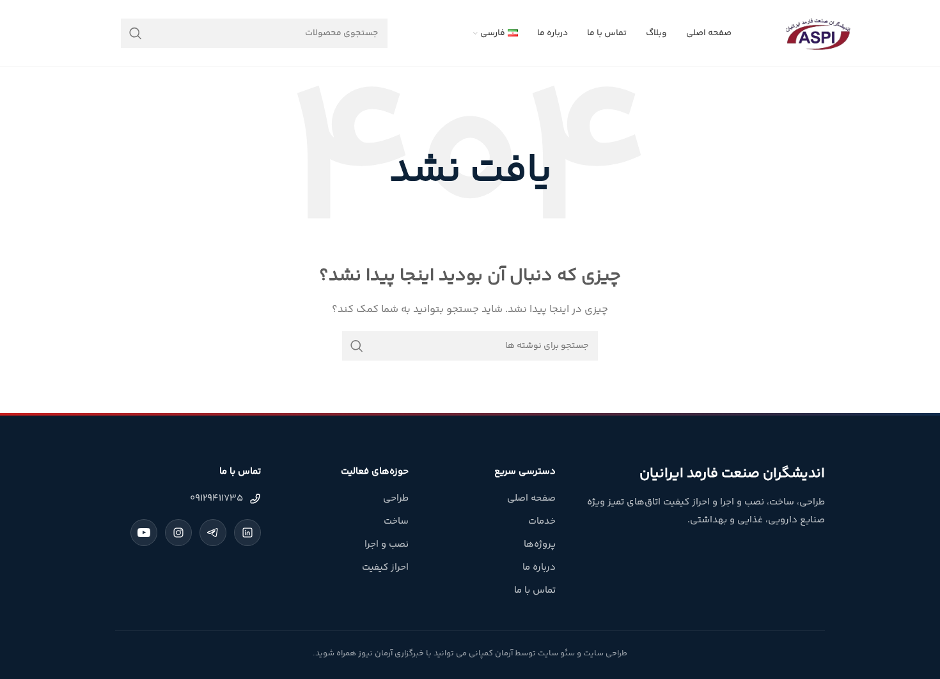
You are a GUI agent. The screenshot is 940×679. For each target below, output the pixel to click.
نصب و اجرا (386, 544)
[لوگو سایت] (818, 33)
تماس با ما (535, 590)
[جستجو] (135, 33)
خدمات (542, 521)
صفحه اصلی (531, 498)
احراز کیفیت (385, 567)
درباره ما (539, 567)
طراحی (396, 498)
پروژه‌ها (540, 544)
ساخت (396, 521)
